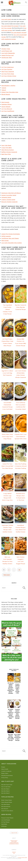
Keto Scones (5, 240)
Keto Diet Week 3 (5, 793)
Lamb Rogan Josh (6, 51)
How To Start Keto (5, 786)
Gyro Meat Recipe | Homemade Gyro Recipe (17, 737)
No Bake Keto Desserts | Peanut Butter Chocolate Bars (11, 714)
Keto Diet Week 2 (5, 791)
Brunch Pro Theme (22, 857)
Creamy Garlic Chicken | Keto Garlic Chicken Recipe (17, 714)
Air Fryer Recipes (5, 822)
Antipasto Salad (6, 197)
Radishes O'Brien (6, 104)
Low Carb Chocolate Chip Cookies (11, 243)
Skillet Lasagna (6, 236)
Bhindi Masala (5, 94)
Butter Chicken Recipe (6, 800)
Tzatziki (3, 88)
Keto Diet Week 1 (5, 789)
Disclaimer (14, 841)
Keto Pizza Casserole (7, 71)
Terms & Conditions (14, 842)
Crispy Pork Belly (6, 147)
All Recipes (4, 826)
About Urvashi (4, 769)
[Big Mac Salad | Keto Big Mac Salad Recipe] (10, 732)
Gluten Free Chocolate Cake (9, 92)
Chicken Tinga (5, 49)
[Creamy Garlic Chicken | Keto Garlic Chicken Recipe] (17, 707)
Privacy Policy (4, 777)
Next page (7, 575)
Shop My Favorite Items (7, 775)
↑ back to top (14, 832)
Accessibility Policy (14, 843)
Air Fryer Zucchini (6, 69)
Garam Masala (5, 106)
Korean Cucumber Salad (8, 195)
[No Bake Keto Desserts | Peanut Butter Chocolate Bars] (10, 707)
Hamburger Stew (6, 57)
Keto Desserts (4, 808)
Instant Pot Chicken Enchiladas (10, 234)
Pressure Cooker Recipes (7, 817)
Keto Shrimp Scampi (7, 150)
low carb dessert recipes (18, 32)
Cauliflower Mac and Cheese (10, 238)
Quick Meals (4, 824)
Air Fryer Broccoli (6, 109)
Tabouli (3, 90)
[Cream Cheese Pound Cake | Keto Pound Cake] (17, 682)
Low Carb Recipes (5, 820)
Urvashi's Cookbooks (6, 771)
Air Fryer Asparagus (7, 67)
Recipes (3, 767)
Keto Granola (5, 102)
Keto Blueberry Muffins (8, 85)
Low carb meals (6, 19)
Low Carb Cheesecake (8, 53)
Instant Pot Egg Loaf (7, 55)
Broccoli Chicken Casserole (9, 202)
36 (19, 570)
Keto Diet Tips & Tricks (6, 784)
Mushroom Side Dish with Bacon (11, 193)
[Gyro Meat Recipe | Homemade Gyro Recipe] (17, 732)
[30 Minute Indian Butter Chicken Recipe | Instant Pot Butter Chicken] (10, 681)
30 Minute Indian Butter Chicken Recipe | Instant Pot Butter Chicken (10, 688)
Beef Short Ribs (6, 154)
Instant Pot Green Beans (7, 810)
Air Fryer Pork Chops (7, 74)
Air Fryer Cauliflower (7, 111)
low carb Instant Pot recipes (9, 26)
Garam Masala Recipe (6, 802)
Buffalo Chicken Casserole (9, 152)
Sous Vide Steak (6, 145)
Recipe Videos (4, 773)
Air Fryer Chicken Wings (8, 76)
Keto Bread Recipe (5, 806)
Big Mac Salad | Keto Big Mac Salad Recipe (10, 737)
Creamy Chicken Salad (8, 199)
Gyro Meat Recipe (5, 804)
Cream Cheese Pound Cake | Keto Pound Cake (17, 688)
